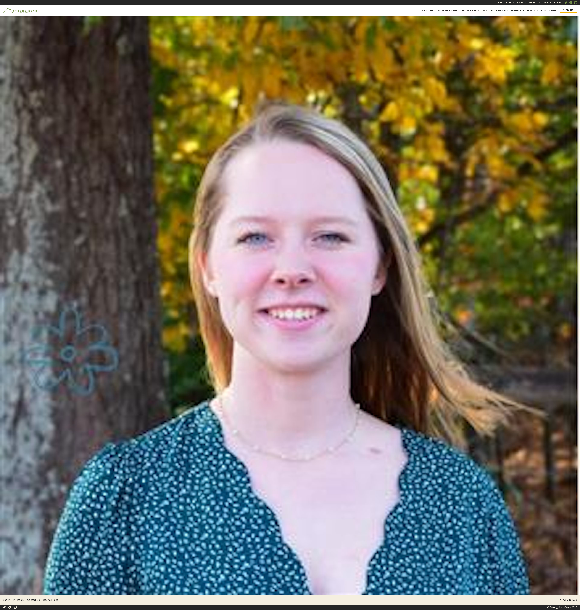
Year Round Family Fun (495, 10)
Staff (540, 10)
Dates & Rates (470, 10)
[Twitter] (566, 2)
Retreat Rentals (516, 2)
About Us (427, 10)
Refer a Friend (50, 599)
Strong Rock (20, 10)
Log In (558, 2)
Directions (19, 599)
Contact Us (544, 2)
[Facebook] (570, 2)
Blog (500, 2)
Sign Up (568, 10)
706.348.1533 (569, 599)
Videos (552, 10)
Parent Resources (521, 10)
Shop (532, 2)
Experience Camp (447, 10)
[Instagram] (575, 2)
